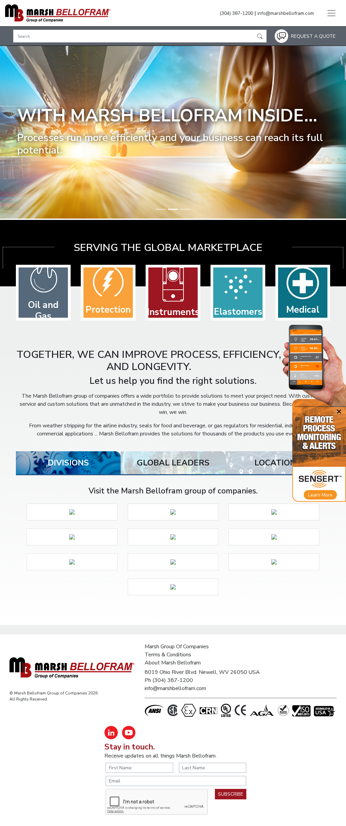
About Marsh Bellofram (173, 662)
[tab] (68, 462)
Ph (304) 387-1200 (169, 680)
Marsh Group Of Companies (177, 646)
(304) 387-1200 (236, 13)
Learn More (320, 495)
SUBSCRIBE (230, 794)
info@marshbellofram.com (285, 13)
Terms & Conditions (168, 654)
